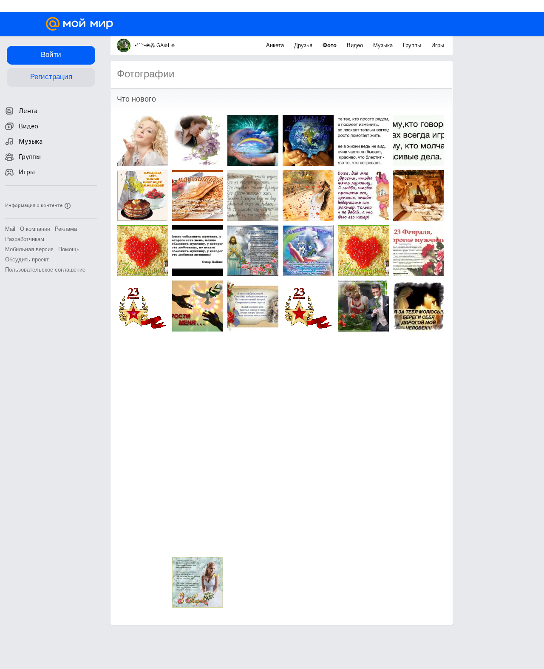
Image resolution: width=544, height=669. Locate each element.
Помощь (68, 249)
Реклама (66, 229)
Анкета (276, 45)
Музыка (383, 45)
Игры (437, 45)
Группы (413, 45)
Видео (356, 45)
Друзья (304, 45)
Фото (330, 45)
